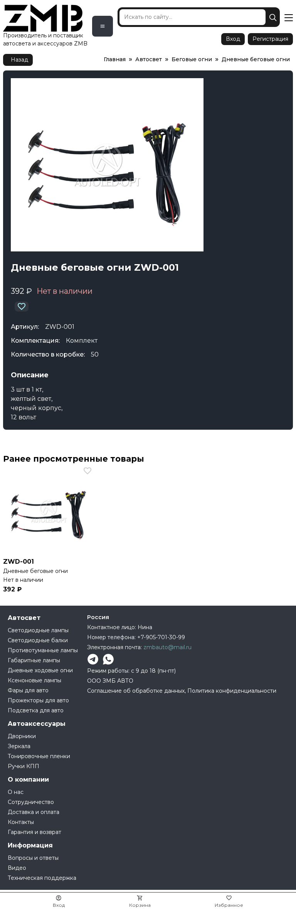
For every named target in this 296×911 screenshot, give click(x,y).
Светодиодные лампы (38, 630)
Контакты (21, 822)
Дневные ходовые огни (40, 670)
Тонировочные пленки (39, 756)
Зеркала (19, 746)
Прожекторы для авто (38, 700)
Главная (115, 59)
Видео (17, 867)
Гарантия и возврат (34, 832)
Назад (19, 59)
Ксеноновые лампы (34, 680)
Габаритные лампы (34, 660)
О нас (16, 792)
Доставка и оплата (33, 812)
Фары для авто (28, 690)
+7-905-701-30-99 (161, 637)
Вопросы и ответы (33, 857)
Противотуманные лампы (43, 650)
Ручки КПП (23, 766)
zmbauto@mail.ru (167, 647)
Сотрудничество (31, 802)
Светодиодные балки (38, 640)
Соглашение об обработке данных (136, 690)
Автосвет (148, 59)
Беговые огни (192, 59)
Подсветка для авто (36, 710)
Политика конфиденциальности (231, 690)
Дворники (22, 736)
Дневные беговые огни (256, 59)
